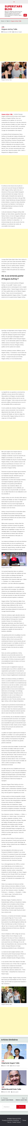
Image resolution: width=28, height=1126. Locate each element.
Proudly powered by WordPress (10, 1120)
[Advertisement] (14, 47)
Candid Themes (16, 1122)
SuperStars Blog (13, 7)
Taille (2, 26)
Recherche (21, 1106)
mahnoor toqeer (18, 32)
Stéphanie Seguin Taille (10, 1063)
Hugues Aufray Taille (7, 114)
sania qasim (15, 1092)
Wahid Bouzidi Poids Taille (11, 1089)
